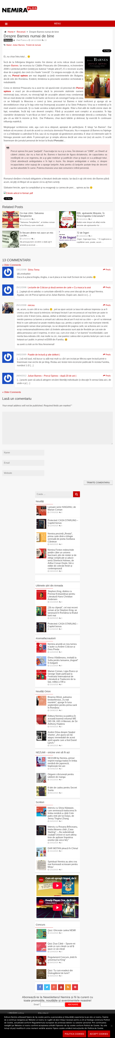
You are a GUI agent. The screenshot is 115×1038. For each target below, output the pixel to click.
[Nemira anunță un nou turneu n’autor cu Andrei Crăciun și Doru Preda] (41, 652)
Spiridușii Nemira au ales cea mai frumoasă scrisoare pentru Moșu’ (63, 864)
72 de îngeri (83, 232)
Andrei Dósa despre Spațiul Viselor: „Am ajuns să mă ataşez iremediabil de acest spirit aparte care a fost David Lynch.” (62, 737)
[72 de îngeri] (67, 247)
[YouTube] (61, 987)
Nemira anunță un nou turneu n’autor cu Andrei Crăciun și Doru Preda (62, 647)
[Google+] (54, 987)
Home (11, 32)
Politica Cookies (74, 1034)
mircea (31, 305)
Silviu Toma (33, 270)
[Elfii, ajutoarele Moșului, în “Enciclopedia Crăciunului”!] (67, 227)
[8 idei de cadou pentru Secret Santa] (41, 795)
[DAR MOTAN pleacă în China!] (41, 856)
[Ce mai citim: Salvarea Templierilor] (10, 227)
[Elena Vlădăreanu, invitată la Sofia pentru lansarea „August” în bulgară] (41, 665)
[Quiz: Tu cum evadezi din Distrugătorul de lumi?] (41, 978)
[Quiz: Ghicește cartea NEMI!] (41, 938)
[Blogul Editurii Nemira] (19, 15)
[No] (111, 1025)
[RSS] (68, 987)
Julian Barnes (19, 45)
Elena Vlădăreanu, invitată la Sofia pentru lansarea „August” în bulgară (63, 660)
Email (37, 1004)
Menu (57, 23)
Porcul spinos (20, 75)
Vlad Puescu (22, 40)
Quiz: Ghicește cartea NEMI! (62, 930)
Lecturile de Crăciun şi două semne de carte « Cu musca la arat (59, 287)
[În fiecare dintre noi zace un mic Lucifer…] (10, 247)
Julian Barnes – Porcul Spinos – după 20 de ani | (52, 376)
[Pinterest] (75, 987)
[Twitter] (47, 987)
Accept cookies (99, 1034)
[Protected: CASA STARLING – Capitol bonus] (41, 528)
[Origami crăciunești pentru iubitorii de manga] (41, 782)
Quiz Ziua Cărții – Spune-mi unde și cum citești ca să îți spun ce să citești (61, 946)
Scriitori (40, 802)
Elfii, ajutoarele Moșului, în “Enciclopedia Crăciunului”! (91, 214)
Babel (9, 45)
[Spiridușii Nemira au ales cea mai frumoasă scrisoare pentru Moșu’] (41, 869)
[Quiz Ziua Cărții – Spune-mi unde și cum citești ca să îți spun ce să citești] (41, 951)
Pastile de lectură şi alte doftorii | (44, 354)
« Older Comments (11, 265)
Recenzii (21, 32)
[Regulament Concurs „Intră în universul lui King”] (41, 965)
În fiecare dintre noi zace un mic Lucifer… (36, 234)
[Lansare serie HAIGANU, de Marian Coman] (41, 515)
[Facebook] (40, 987)
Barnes (14, 65)
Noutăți (40, 501)
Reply (108, 269)
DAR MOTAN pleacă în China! (63, 848)
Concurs (40, 924)
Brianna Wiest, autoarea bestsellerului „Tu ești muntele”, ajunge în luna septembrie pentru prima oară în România (62, 702)
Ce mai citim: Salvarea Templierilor (32, 214)
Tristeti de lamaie (33, 45)
